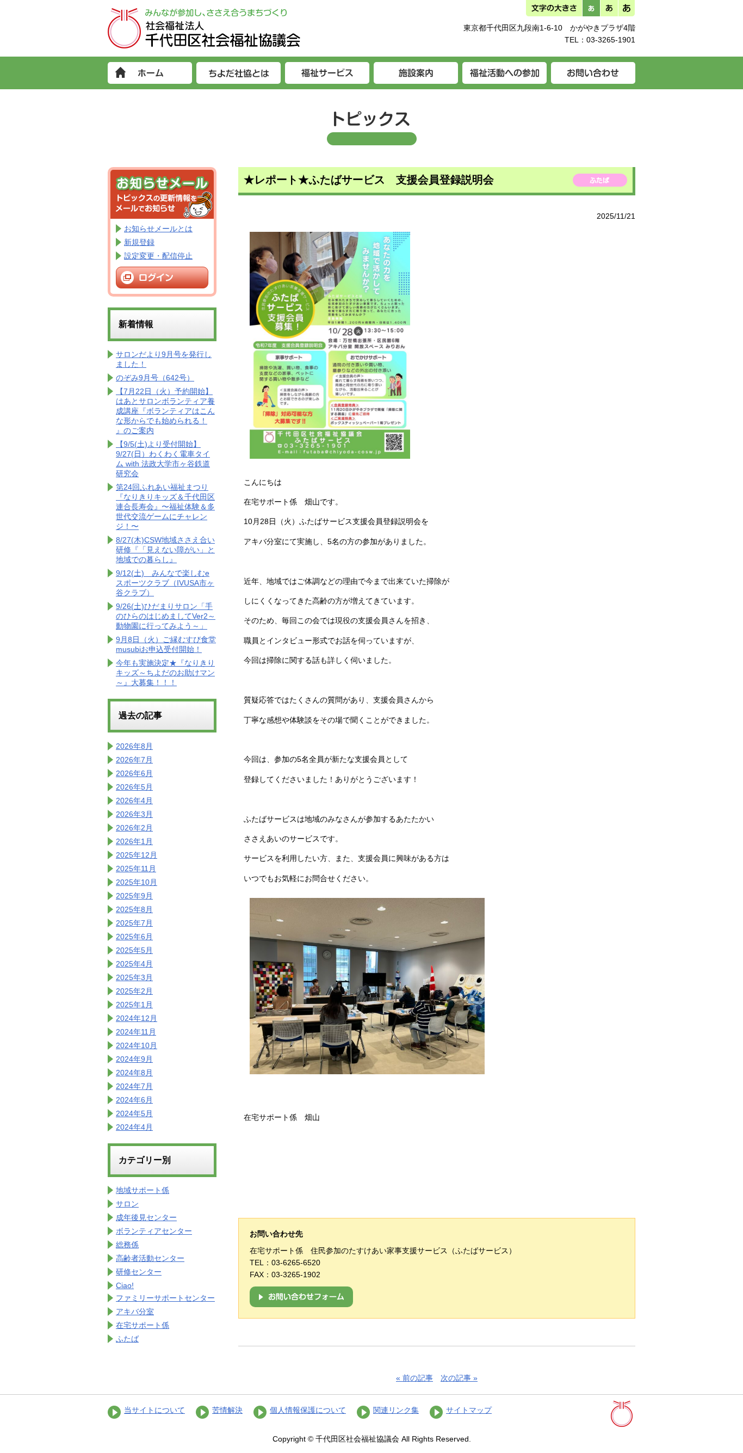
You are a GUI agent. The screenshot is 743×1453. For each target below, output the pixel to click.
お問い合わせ (593, 73)
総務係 (127, 1244)
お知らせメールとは (158, 228)
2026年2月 (134, 827)
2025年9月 (134, 895)
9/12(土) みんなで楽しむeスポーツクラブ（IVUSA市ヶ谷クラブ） (165, 583)
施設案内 (416, 73)
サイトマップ (469, 1410)
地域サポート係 (142, 1190)
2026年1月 (134, 841)
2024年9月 (134, 1059)
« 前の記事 (414, 1378)
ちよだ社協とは (238, 73)
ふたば (127, 1338)
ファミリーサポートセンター (165, 1298)
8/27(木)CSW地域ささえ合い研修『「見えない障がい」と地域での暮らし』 (165, 549)
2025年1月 (134, 1004)
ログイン (162, 277)
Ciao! (125, 1285)
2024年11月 (136, 1031)
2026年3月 (134, 814)
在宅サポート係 (142, 1325)
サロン (127, 1203)
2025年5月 (134, 950)
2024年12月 (136, 1018)
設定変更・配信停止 (158, 255)
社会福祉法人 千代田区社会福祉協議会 (204, 28)
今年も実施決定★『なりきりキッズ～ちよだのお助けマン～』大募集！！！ (165, 672)
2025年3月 (134, 977)
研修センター (139, 1271)
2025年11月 (136, 868)
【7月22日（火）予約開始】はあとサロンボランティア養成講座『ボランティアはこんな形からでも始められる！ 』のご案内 (165, 411)
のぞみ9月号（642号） (155, 377)
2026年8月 (134, 746)
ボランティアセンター (154, 1231)
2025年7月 (134, 923)
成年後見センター (146, 1217)
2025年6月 (134, 936)
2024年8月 (134, 1072)
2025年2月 (134, 991)
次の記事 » (459, 1378)
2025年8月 (134, 909)
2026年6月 (134, 773)
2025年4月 (134, 963)
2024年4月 (134, 1127)
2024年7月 (134, 1086)
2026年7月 (134, 759)
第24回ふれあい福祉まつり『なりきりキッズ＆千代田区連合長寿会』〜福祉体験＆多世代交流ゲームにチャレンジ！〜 (165, 507)
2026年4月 (134, 800)
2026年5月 (134, 787)
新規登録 (139, 242)
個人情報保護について (308, 1410)
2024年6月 (134, 1099)
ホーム (150, 73)
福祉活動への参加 (504, 73)
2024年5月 (134, 1113)
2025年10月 (136, 882)
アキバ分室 (135, 1311)
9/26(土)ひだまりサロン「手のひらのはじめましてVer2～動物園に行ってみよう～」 (165, 616)
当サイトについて (154, 1410)
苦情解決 (227, 1410)
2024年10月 (136, 1045)
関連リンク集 (396, 1410)
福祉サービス (327, 73)
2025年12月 (136, 855)
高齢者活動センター (150, 1258)
